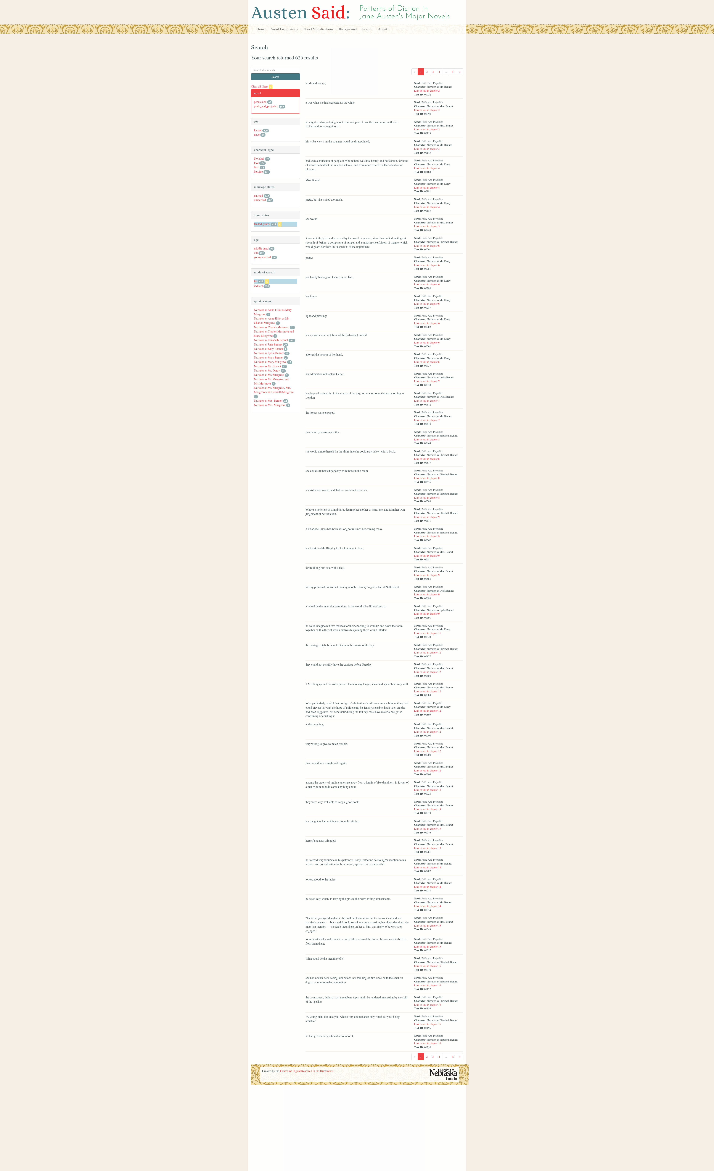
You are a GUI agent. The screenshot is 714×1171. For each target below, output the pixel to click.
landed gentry (262, 224)
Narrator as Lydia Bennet (269, 353)
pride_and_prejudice (266, 106)
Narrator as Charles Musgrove (271, 327)
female (258, 130)
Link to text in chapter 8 (427, 439)
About (382, 29)
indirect (258, 286)
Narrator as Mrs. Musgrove (269, 405)
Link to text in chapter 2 (427, 90)
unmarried (260, 200)
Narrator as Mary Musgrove (270, 362)
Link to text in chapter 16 (427, 985)
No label (259, 158)
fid (255, 281)
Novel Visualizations (318, 29)
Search (367, 29)
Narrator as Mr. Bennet (267, 366)
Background (348, 29)
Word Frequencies (284, 29)
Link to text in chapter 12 (427, 652)
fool (256, 163)
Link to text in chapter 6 (427, 245)
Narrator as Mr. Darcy (267, 370)
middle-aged (261, 248)
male (257, 134)
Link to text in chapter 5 (427, 226)
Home (261, 29)
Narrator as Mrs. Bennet (268, 400)
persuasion (260, 102)
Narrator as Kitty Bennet (268, 349)
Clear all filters (261, 86)
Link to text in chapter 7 (427, 381)
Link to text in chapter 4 (427, 168)
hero (256, 167)
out (256, 252)
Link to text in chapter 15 (427, 925)
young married (262, 257)
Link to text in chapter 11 (427, 633)
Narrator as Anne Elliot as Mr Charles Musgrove (271, 320)
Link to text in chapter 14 (427, 867)
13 (452, 72)
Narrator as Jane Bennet (268, 344)
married (258, 195)
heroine (258, 171)
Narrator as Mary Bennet (268, 357)
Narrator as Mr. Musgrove (269, 375)
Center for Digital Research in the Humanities (306, 1071)
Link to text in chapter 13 (427, 790)
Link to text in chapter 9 (427, 517)
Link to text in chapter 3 (427, 129)
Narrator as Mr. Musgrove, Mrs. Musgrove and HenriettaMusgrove (274, 390)
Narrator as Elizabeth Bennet (271, 340)
